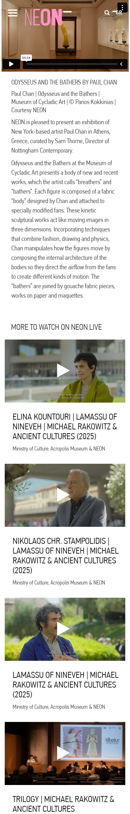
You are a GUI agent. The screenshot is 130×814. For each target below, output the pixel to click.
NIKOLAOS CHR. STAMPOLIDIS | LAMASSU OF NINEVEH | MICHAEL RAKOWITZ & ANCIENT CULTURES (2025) (66, 555)
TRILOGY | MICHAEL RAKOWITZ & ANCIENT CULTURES (63, 804)
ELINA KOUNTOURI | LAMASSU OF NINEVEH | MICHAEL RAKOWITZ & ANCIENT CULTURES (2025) (65, 426)
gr (119, 12)
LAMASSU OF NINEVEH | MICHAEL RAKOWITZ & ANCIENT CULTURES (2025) (66, 684)
